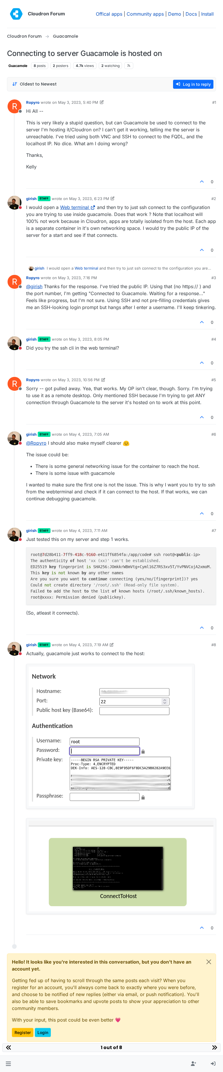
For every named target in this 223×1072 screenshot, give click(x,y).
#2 (213, 198)
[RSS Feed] (128, 65)
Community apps (145, 14)
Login (42, 1032)
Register (23, 1032)
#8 (213, 644)
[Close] (209, 962)
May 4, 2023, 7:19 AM (88, 644)
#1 (214, 102)
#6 (213, 434)
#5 (213, 379)
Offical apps (109, 14)
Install (207, 14)
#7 (214, 530)
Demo (174, 14)
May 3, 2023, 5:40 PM (78, 102)
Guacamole (17, 65)
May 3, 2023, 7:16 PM (77, 277)
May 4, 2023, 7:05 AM (89, 434)
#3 (213, 277)
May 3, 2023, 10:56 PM (79, 379)
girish (31, 198)
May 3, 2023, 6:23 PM (89, 198)
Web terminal (74, 207)
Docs (191, 14)
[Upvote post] (202, 181)
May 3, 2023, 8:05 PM (89, 339)
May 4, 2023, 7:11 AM (88, 530)
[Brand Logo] (16, 14)
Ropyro (32, 102)
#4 (213, 339)
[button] (8, 1064)
